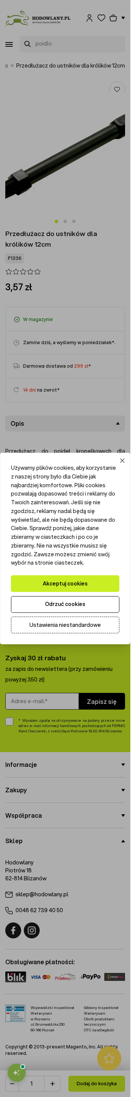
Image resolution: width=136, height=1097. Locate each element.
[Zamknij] (122, 460)
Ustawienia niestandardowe (65, 625)
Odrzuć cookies (65, 604)
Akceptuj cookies (65, 583)
